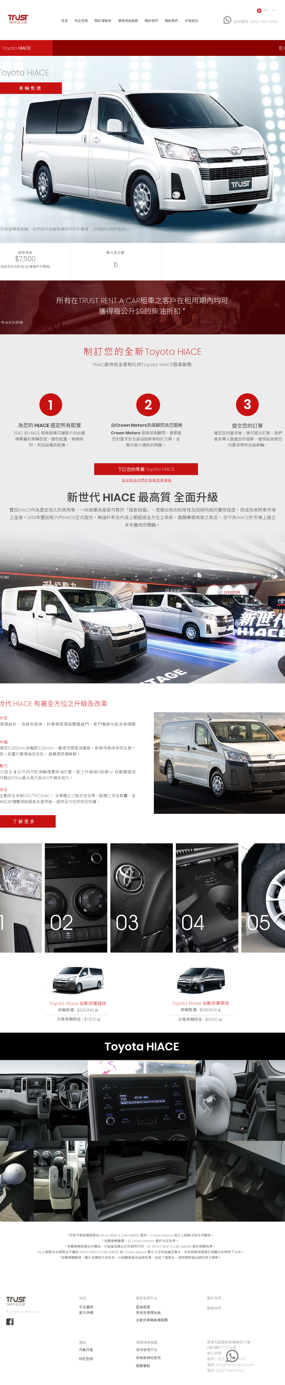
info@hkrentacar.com (235, 1364)
